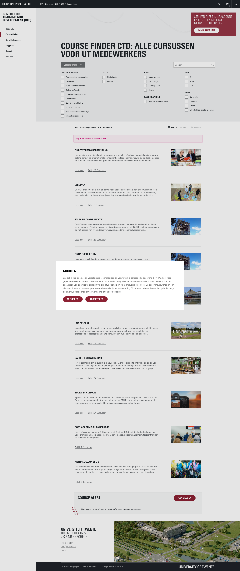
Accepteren (96, 299)
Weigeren (72, 299)
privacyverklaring (94, 292)
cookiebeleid (115, 292)
